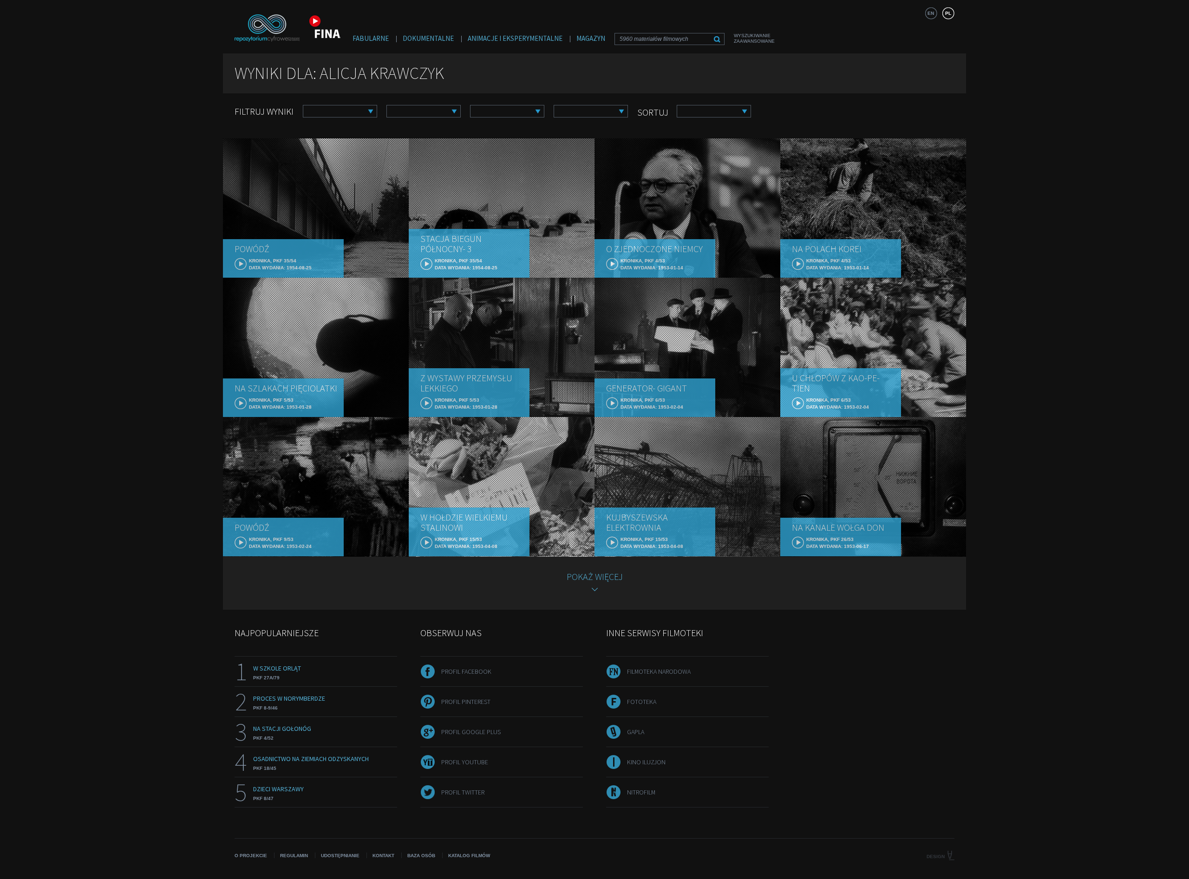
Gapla (635, 732)
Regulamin (294, 855)
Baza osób (421, 855)
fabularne (371, 38)
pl (948, 13)
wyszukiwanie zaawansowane (754, 38)
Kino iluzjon (646, 762)
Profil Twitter (462, 792)
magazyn (590, 38)
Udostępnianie (340, 855)
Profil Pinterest (465, 701)
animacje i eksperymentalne (515, 38)
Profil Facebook (466, 671)
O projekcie (251, 855)
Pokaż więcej (595, 576)
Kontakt (383, 855)
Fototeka (641, 701)
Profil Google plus (471, 732)
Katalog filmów (469, 855)
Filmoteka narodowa (659, 671)
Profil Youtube (464, 762)
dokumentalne (428, 38)
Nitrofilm (641, 792)
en (931, 13)
